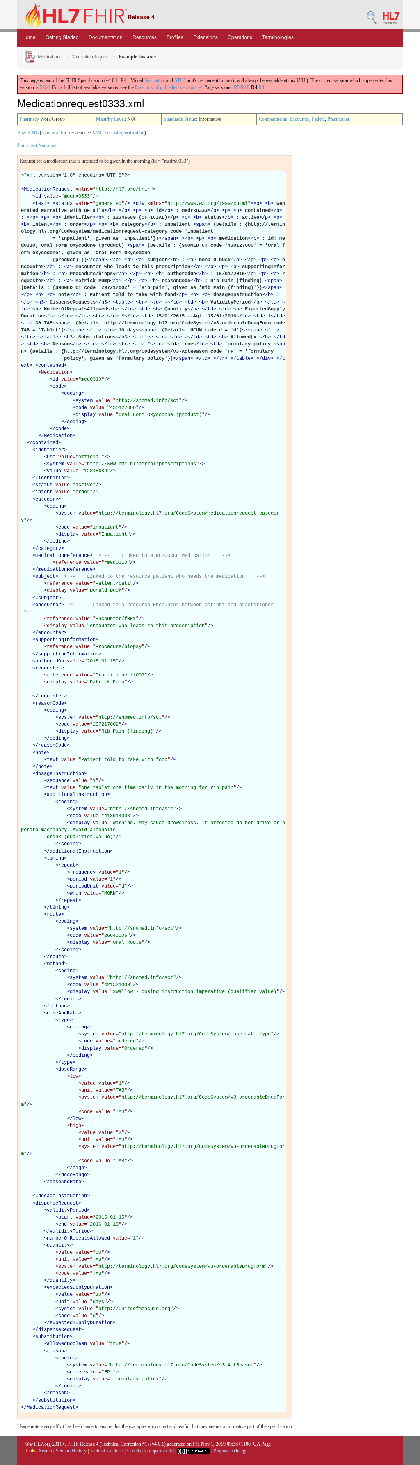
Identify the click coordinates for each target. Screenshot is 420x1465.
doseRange (71, 1069)
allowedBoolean (67, 1344)
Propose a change (230, 1451)
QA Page (262, 1444)
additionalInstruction (77, 795)
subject (45, 577)
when (75, 893)
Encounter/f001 (116, 619)
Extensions (205, 36)
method (55, 964)
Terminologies (278, 36)
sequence (58, 781)
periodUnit (84, 886)
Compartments (273, 119)
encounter (48, 605)
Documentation (106, 36)
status (64, 204)
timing (55, 858)
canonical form (55, 133)
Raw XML (28, 133)
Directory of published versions (166, 87)
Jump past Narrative (36, 145)
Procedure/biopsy (119, 647)
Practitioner (338, 119)
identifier (49, 450)
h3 (41, 302)
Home (29, 36)
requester (48, 668)
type (64, 1020)
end (62, 1224)
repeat (66, 865)
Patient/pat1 (113, 583)
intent (43, 492)
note (41, 753)
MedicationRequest (90, 57)
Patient (318, 119)
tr (141, 302)
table (123, 302)
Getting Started (62, 36)
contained (51, 365)
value (54, 471)
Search (45, 1451)
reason (55, 1351)
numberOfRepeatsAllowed (78, 1238)
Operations (240, 36)
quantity (58, 1245)
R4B (245, 87)
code (58, 386)
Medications (49, 57)
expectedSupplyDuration (78, 1287)
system (84, 401)
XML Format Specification (118, 133)
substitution (52, 1337)
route (54, 915)
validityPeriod (67, 1210)
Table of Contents (107, 1451)
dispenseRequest (56, 1203)
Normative (154, 80)
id (38, 196)
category (46, 499)
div (140, 204)
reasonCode (49, 703)
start (65, 1217)
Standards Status (180, 119)
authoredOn (49, 661)
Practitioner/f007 (120, 675)
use (51, 457)
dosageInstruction (59, 774)
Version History (71, 1451)
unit (64, 1302)
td (156, 302)
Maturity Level (110, 119)
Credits (134, 1451)
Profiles (175, 36)
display (85, 415)
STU (179, 80)
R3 (261, 87)
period (78, 879)
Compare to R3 (159, 1451)
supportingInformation (65, 640)
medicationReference (62, 556)
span (202, 225)
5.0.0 (45, 87)
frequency (83, 872)
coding (72, 393)
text (41, 204)
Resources (144, 36)
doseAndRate (62, 1013)
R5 (237, 87)
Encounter (299, 119)
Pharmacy (29, 119)
